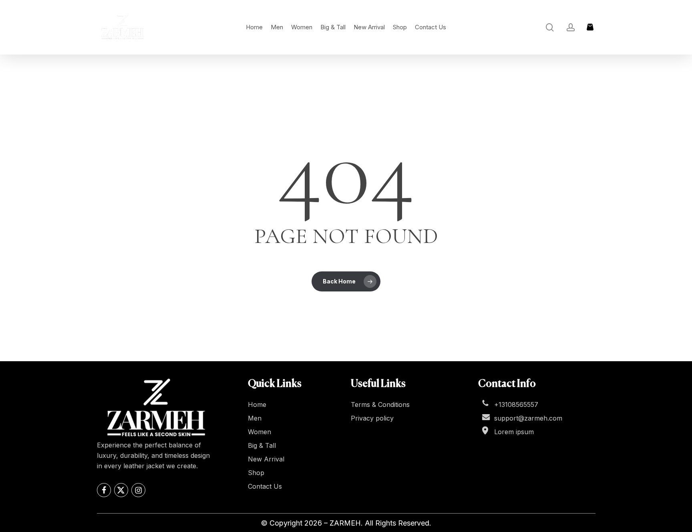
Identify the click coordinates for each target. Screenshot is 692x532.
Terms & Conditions (380, 405)
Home (257, 405)
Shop (256, 473)
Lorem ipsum (514, 432)
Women (259, 432)
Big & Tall (262, 445)
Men (255, 418)
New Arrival (266, 459)
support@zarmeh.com (528, 418)
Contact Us (265, 486)
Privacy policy (372, 418)
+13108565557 (516, 405)
